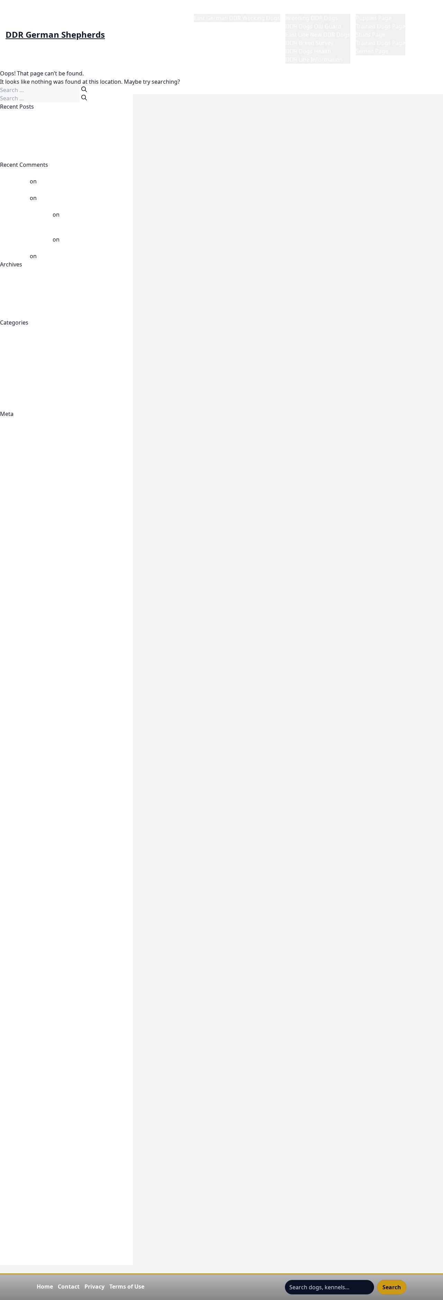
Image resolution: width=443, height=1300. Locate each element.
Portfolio (11, 1095)
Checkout (12, 522)
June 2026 (12, 272)
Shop (6, 1144)
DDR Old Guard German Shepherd (45, 646)
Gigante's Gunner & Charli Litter (42, 937)
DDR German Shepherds (55, 34)
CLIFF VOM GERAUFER (28, 123)
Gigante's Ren (18, 945)
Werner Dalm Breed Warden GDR (81, 256)
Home (202, 9)
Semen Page (372, 51)
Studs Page (370, 34)
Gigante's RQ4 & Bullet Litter (37, 953)
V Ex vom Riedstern (63, 198)
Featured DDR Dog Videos (34, 721)
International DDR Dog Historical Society (53, 978)
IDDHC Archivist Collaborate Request (48, 970)
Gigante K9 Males (23, 829)
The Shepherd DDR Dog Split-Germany (50, 1194)
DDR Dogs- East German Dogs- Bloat (48, 621)
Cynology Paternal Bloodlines (38, 563)
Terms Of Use (18, 1178)
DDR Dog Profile (21, 588)
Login (7, 1012)
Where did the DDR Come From (41, 405)
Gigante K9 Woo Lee (26, 912)
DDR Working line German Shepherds (49, 663)
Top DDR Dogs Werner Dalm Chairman (50, 1211)
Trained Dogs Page (380, 26)
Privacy (94, 1286)
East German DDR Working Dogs (237, 18)
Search (391, 1287)
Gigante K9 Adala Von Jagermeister (45, 804)
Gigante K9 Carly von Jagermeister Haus (52, 779)
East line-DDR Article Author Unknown (50, 704)
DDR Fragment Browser (31, 630)
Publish (9, 538)
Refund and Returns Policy (34, 1120)
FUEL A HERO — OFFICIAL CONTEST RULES (55, 762)
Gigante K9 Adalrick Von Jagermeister (49, 771)
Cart (5, 513)
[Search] (84, 89)
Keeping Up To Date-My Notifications (48, 995)
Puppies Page (373, 18)
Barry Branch (17, 488)
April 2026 (13, 289)
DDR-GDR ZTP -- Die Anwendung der (47, 671)
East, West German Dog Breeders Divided (54, 156)
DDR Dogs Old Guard (313, 26)
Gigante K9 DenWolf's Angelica (40, 787)
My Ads (9, 1053)
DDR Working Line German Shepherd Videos (58, 372)
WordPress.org (20, 455)
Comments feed (21, 447)
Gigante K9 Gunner (25, 821)
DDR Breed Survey (309, 43)
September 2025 (21, 306)
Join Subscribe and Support (35, 987)
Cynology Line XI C (23, 555)
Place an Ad (15, 1086)
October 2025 (18, 297)
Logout (9, 1045)
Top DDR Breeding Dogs (31, 1203)
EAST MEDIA (16, 713)
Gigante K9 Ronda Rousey (33, 879)
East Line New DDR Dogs (318, 34)
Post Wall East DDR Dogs (32, 389)
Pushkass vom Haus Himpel (74, 181)
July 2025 (11, 314)
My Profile (424, 9)
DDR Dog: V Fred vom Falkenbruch (45, 605)
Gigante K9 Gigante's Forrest (37, 812)
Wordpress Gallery (24, 1261)
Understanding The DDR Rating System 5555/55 (62, 1227)
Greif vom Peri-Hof (24, 131)
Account (10, 472)
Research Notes (20, 1128)
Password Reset (21, 1078)
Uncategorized (19, 397)
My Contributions (23, 1061)
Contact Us (14, 547)
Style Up (10, 1169)
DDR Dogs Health (308, 51)
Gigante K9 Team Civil (28, 895)
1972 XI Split (15, 463)
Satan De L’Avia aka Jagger (95, 239)
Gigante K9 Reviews (25, 870)
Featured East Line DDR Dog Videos (46, 754)
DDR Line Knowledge (27, 364)
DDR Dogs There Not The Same (41, 115)
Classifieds (14, 530)
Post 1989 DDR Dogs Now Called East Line (54, 380)
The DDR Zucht (19, 1186)
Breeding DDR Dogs (312, 18)
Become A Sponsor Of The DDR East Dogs (54, 497)
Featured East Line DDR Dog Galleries (49, 746)
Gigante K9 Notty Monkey (33, 862)
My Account (15, 1036)
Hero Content (18, 962)
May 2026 (12, 281)
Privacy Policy (17, 1103)
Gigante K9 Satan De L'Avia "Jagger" (46, 887)
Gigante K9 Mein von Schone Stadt (45, 837)
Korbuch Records (22, 1003)
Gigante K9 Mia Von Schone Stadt (44, 845)
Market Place (373, 9)
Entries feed (15, 439)
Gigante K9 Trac (20, 904)
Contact (69, 1286)
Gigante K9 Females (26, 796)
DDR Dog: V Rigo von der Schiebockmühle (55, 613)
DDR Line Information (314, 59)
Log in (8, 430)
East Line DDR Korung (28, 696)
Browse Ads (15, 505)
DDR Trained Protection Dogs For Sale (49, 654)
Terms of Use (126, 1286)
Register (11, 422)
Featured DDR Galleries (30, 738)
